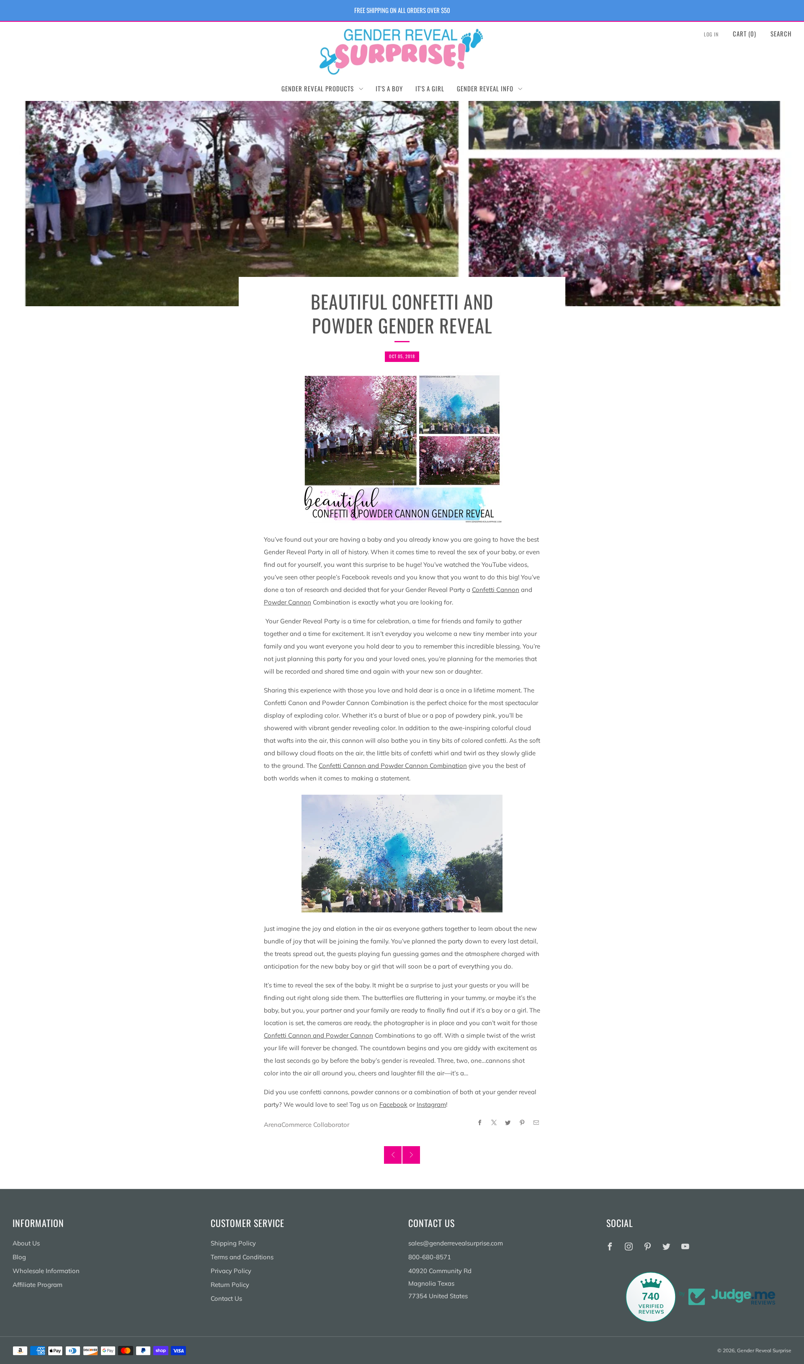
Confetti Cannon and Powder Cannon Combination (393, 766)
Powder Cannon (287, 602)
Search (780, 33)
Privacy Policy (231, 1271)
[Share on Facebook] (480, 1122)
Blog (19, 1257)
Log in (711, 34)
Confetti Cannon (495, 590)
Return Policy (230, 1285)
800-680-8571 (429, 1257)
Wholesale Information (46, 1271)
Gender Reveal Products (317, 88)
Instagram (431, 1104)
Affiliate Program (37, 1285)
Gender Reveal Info (485, 88)
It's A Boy (389, 88)
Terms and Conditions (242, 1257)
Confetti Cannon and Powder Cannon (318, 1035)
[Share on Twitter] (508, 1122)
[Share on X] (494, 1122)
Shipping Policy (233, 1243)
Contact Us (226, 1298)
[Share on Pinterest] (522, 1122)
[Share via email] (536, 1122)
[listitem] (402, 10)
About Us (26, 1243)
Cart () (744, 33)
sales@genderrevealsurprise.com (455, 1243)
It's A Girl (429, 88)
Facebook (393, 1104)
